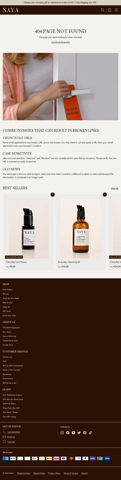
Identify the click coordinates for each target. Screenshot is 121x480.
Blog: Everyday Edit (11, 408)
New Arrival (8, 302)
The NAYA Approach (11, 327)
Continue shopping (60, 42)
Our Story (7, 332)
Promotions (8, 378)
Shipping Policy (23, 473)
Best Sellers (8, 289)
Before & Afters (9, 403)
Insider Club (8, 345)
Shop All (6, 307)
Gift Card (6, 311)
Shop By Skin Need (11, 298)
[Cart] (109, 10)
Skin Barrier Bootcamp (13, 399)
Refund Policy (39, 473)
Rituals (6, 294)
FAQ (4, 361)
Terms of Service (70, 473)
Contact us (7, 357)
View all (114, 188)
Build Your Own (9, 315)
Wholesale (7, 374)
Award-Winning (9, 336)
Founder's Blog (9, 416)
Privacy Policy (54, 473)
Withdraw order (9, 383)
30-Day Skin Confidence (13, 365)
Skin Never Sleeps (10, 412)
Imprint (84, 473)
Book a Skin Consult (11, 370)
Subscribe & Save (10, 340)
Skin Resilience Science (12, 395)
